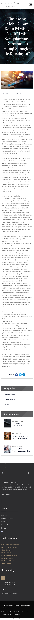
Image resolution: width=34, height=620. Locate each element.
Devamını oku (6, 494)
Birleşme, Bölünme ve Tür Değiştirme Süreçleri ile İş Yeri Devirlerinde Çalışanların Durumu (21, 450)
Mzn (20, 619)
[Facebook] (16, 374)
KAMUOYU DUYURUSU (17, 425)
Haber (19, 93)
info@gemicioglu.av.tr (10, 593)
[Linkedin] (23, 374)
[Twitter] (20, 374)
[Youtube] (9, 501)
